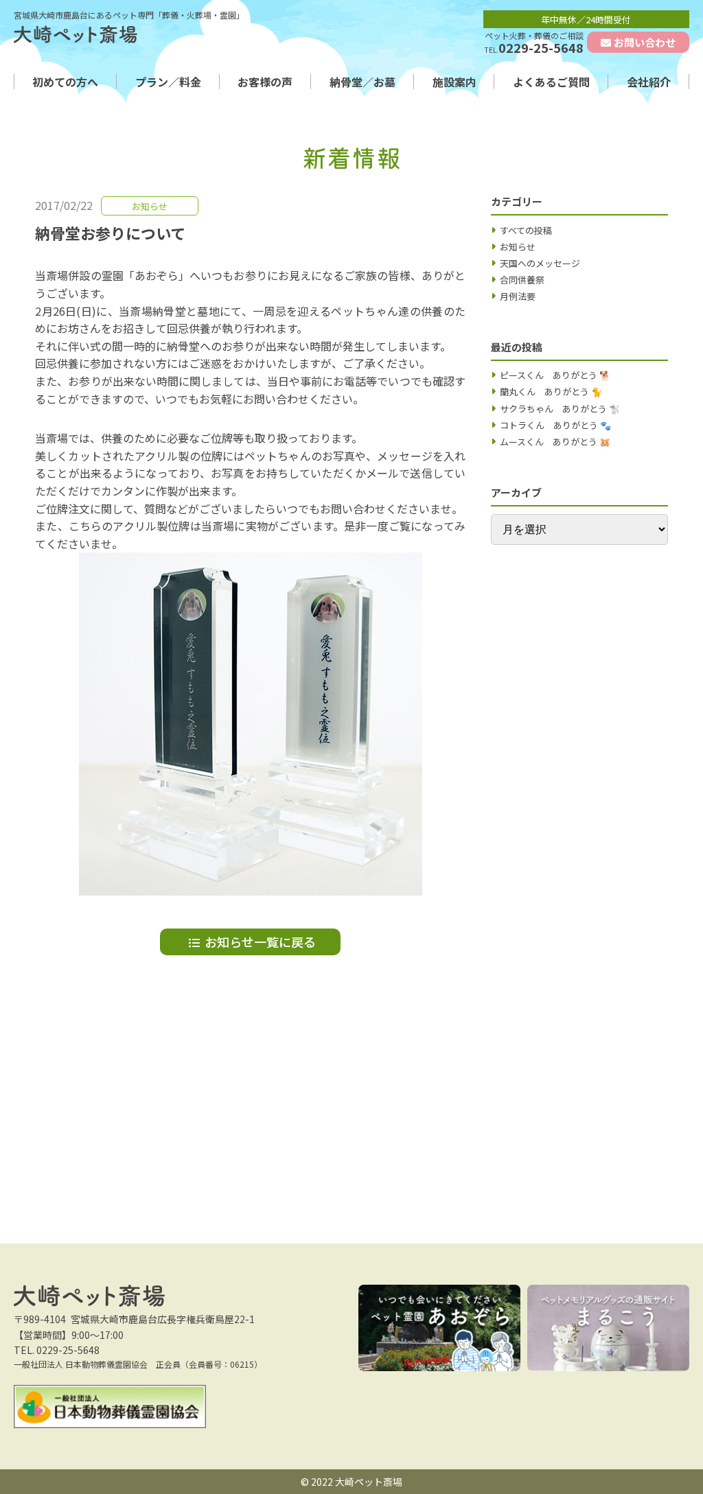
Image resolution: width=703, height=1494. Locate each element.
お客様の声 (265, 81)
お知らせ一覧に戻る (260, 941)
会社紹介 (649, 81)
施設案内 (454, 81)
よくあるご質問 (551, 81)
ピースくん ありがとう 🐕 (555, 375)
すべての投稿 (526, 230)
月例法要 (517, 296)
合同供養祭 (522, 279)
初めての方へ (65, 81)
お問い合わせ (645, 42)
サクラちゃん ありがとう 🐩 (560, 408)
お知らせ (517, 246)
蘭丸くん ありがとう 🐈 (551, 391)
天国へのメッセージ (540, 263)
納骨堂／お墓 (362, 81)
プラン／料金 (168, 81)
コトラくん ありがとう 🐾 (555, 425)
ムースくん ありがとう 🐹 (555, 441)
